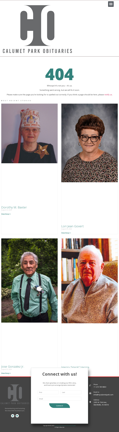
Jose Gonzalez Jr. (12, 366)
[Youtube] (17, 415)
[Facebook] (12, 415)
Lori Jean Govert (72, 226)
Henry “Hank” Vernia (75, 367)
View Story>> (6, 214)
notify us (108, 94)
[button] (111, 4)
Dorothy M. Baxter (14, 207)
